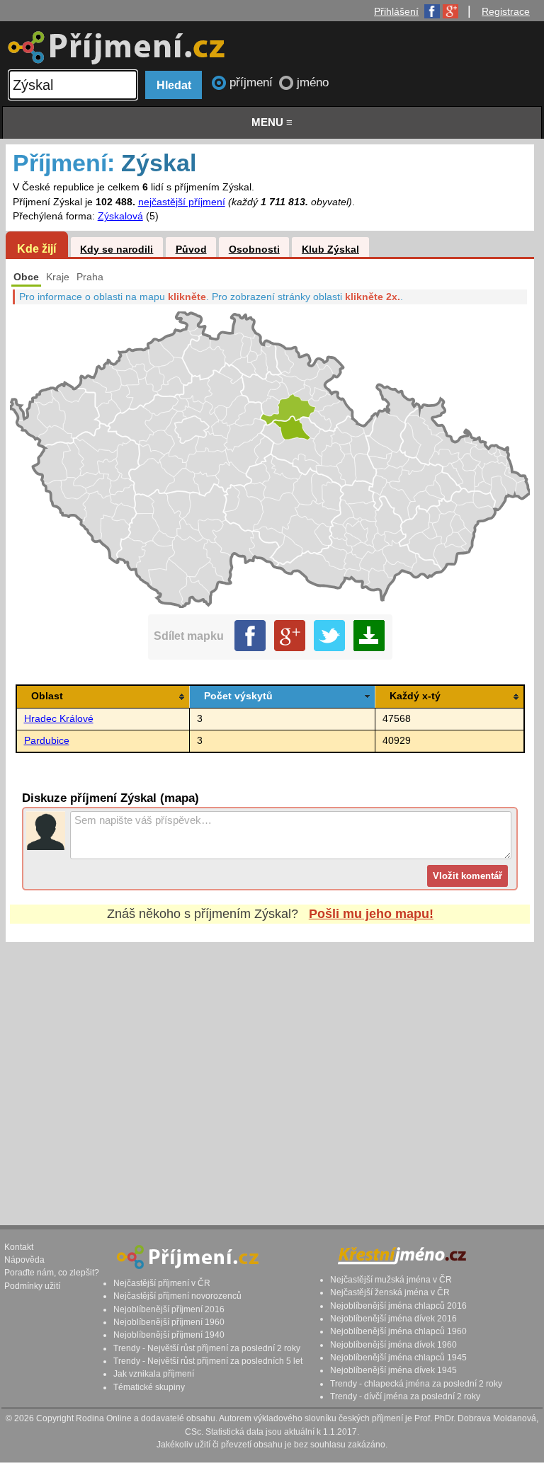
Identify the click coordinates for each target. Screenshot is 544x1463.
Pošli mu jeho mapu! (371, 914)
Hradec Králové (59, 718)
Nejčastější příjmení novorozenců (177, 1296)
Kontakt (18, 1247)
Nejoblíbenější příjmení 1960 (169, 1322)
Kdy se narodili (116, 249)
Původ (191, 249)
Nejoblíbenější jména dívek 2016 (393, 1319)
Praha (89, 277)
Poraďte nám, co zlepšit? (51, 1273)
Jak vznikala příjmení (153, 1374)
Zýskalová (120, 216)
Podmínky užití (32, 1286)
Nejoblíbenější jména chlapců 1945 (398, 1357)
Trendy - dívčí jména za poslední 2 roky (405, 1396)
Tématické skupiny (149, 1387)
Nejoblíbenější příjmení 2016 (169, 1309)
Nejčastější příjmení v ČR (161, 1283)
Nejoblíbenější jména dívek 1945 (393, 1370)
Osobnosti (254, 249)
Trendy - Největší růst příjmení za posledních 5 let (207, 1361)
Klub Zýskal (330, 249)
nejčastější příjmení (181, 202)
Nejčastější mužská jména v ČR (391, 1280)
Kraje (57, 277)
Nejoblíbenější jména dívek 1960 (393, 1345)
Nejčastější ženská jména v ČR (390, 1292)
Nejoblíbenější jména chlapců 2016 (398, 1306)
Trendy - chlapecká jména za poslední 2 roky (416, 1384)
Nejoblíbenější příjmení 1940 (169, 1335)
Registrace (506, 11)
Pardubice (46, 740)
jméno (313, 82)
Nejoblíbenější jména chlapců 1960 (398, 1331)
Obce (26, 277)
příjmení (253, 82)
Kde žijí (36, 248)
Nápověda (24, 1260)
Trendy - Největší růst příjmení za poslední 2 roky (206, 1348)
